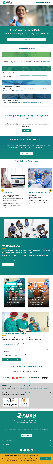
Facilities (4, 189)
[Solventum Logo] (33, 378)
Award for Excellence (25, 75)
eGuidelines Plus (7, 192)
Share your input (19, 90)
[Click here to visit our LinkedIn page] (24, 450)
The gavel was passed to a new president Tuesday (29, 102)
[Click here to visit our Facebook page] (21, 450)
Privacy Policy (33, 460)
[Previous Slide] (2, 190)
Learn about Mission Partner (26, 39)
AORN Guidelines (13, 284)
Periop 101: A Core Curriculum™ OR (39, 192)
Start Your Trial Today (26, 153)
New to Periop (35, 189)
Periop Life (8, 284)
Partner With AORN (26, 435)
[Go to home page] (7, 2)
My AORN (38, 2)
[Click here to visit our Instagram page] (28, 450)
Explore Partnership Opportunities (11, 359)
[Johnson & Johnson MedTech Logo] (19, 378)
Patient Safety (19, 284)
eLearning (40, 189)
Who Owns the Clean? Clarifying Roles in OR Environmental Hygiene (37, 286)
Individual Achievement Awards (39, 75)
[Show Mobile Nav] (49, 2)
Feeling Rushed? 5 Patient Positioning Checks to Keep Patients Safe (14, 288)
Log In (46, 2)
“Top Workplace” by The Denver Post (26, 392)
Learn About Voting (8, 264)
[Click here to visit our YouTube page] (32, 450)
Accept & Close (46, 458)
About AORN (26, 130)
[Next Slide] (50, 190)
